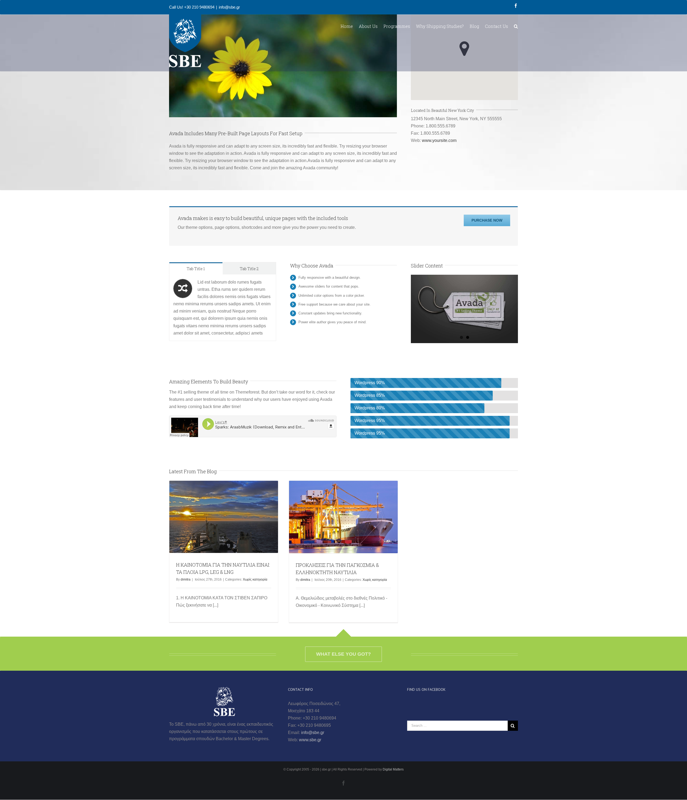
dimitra (186, 579)
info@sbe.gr (229, 7)
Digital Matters (393, 769)
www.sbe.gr (310, 739)
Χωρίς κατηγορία (255, 579)
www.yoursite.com (439, 140)
